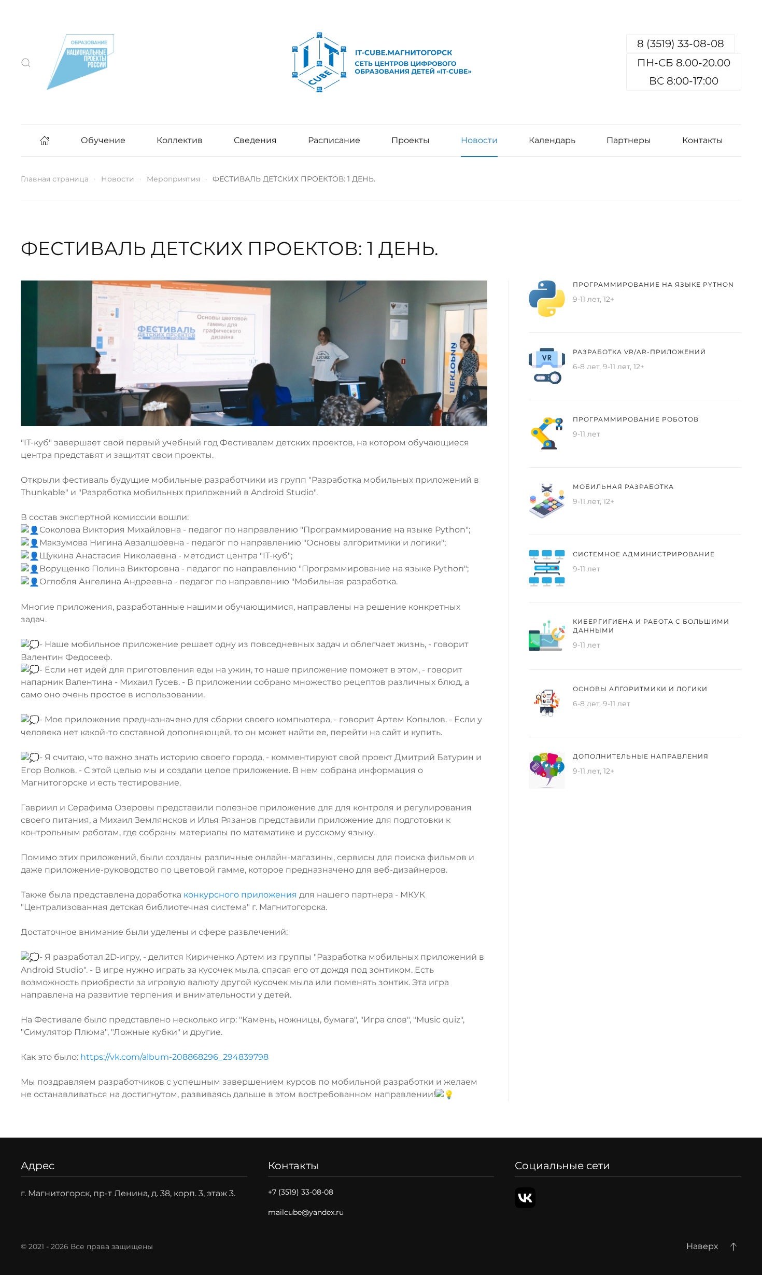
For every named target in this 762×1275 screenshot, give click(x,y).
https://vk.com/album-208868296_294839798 (174, 1057)
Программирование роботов (636, 419)
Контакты (702, 140)
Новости (479, 140)
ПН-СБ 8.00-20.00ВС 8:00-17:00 (683, 72)
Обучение (103, 140)
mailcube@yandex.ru (306, 1212)
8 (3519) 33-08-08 (680, 43)
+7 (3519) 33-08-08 (300, 1192)
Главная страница (55, 179)
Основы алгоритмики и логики (640, 689)
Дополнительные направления (641, 756)
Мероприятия (173, 179)
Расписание (334, 140)
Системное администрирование (644, 554)
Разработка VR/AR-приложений (639, 352)
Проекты (410, 140)
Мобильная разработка (623, 487)
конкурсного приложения (240, 895)
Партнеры (628, 140)
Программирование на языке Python (653, 284)
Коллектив (180, 140)
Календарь (552, 140)
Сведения (255, 140)
